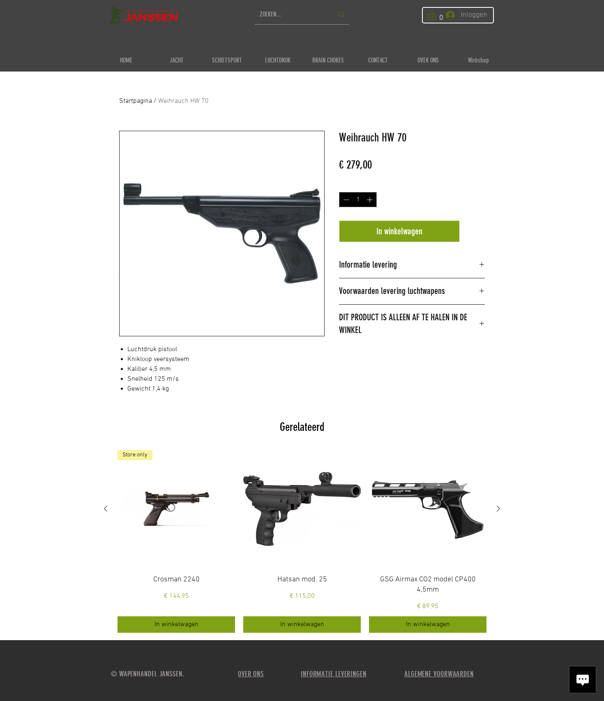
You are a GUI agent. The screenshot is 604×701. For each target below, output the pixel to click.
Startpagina (135, 101)
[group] (302, 541)
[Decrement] (345, 199)
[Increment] (370, 199)
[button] (437, 15)
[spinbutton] (357, 199)
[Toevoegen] (474, 231)
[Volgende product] (498, 509)
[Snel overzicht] (302, 509)
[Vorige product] (106, 509)
